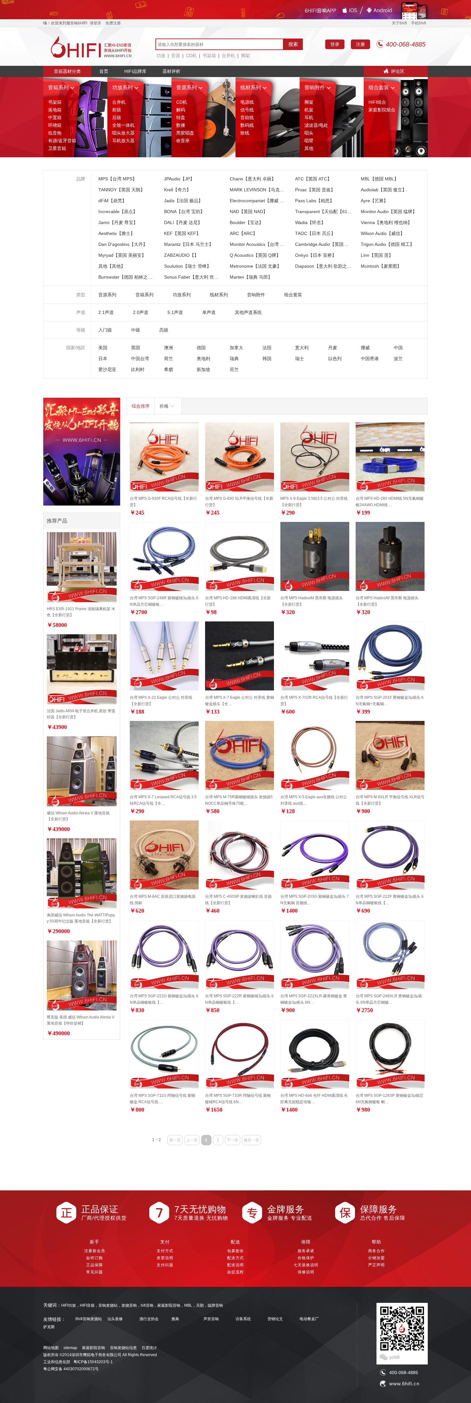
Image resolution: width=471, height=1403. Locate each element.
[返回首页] (91, 46)
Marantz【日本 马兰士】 (188, 244)
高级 (163, 330)
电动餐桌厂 (309, 1319)
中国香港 (370, 358)
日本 (102, 358)
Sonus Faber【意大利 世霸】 (193, 277)
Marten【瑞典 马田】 (251, 277)
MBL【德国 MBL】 (380, 178)
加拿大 (236, 347)
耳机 (308, 117)
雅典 (175, 1319)
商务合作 (376, 1251)
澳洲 (168, 347)
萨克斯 (49, 1327)
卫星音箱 (57, 148)
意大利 (302, 347)
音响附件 (314, 87)
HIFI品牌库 (135, 71)
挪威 (365, 347)
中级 (135, 330)
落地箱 (55, 109)
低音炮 (55, 132)
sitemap (70, 1348)
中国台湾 (140, 358)
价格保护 (306, 1258)
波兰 (398, 358)
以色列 (335, 358)
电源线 (247, 102)
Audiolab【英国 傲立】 (384, 189)
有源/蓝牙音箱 (62, 140)
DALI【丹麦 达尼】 (183, 222)
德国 (201, 347)
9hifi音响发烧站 (88, 1319)
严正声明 (376, 1265)
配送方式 (235, 1258)
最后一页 (251, 1140)
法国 (266, 347)
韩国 (266, 358)
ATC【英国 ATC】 (313, 178)
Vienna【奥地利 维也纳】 (386, 222)
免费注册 (113, 23)
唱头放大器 (123, 132)
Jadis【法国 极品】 (183, 200)
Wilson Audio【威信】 (383, 233)
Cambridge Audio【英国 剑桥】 (326, 244)
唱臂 (308, 140)
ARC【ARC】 (243, 233)
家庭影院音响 (93, 1348)
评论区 (397, 71)
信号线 (247, 109)
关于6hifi (399, 23)
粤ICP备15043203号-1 (93, 1362)
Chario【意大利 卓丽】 (253, 178)
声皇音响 (211, 1319)
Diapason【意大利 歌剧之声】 (325, 266)
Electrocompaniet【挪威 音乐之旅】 (266, 200)
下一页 (232, 1140)
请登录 (95, 23)
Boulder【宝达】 (246, 222)
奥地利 (203, 358)
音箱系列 (58, 87)
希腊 (168, 369)
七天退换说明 (305, 1265)
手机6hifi (418, 23)
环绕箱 (55, 125)
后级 (116, 117)
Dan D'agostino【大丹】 (122, 244)
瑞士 (299, 358)
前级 (116, 109)
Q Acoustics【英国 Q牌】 (255, 255)
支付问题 (165, 1265)
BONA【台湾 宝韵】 (184, 211)
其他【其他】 (111, 266)
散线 (244, 132)
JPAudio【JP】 (179, 178)
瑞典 (234, 358)
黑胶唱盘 (185, 132)
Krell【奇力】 (177, 189)
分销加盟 (376, 1258)
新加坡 (203, 369)
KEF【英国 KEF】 (182, 233)
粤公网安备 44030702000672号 (71, 1369)
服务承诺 (306, 1251)
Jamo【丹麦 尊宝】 (118, 222)
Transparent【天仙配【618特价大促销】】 (338, 211)
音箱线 (247, 117)
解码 (180, 109)
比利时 (138, 369)
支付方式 (165, 1251)
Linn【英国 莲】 (377, 255)
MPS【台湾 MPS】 (117, 178)
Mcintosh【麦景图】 (381, 266)
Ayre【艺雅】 (374, 200)
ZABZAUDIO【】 (181, 255)
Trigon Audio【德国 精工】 (387, 244)
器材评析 (171, 71)
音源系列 (186, 87)
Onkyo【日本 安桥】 (315, 255)
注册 (360, 44)
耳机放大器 (123, 140)
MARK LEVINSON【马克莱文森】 (264, 189)
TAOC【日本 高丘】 (315, 233)
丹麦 (332, 347)
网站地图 (51, 1348)
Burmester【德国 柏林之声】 (127, 277)
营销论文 (275, 1319)
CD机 (191, 55)
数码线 (247, 125)
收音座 (183, 140)
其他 (308, 148)
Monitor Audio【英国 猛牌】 (389, 211)
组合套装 (378, 87)
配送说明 (235, 1265)
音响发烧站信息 (123, 1348)
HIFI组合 (377, 102)
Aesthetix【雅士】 (116, 233)
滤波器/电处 (316, 125)
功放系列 (122, 87)
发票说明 (165, 1258)
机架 (308, 109)
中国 (398, 347)
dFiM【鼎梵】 (112, 200)
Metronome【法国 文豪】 (255, 266)
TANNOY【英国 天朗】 (121, 189)
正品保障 (94, 1265)
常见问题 (94, 1272)
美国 (102, 347)
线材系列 (250, 87)
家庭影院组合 (381, 109)
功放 (160, 55)
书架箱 (209, 55)
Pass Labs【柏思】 (314, 200)
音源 (175, 55)
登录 (334, 44)
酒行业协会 (149, 1319)
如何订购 (94, 1258)
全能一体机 (123, 125)
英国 (135, 347)
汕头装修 (115, 1319)
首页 (103, 71)
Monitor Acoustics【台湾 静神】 (261, 244)
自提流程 (235, 1272)
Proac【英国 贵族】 (315, 189)
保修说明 (306, 1272)
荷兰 (168, 358)
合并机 (228, 55)
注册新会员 (94, 1251)
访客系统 (243, 1319)
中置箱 (55, 117)
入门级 (105, 330)
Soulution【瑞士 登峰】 (187, 266)
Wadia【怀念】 (310, 222)
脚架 (245, 55)
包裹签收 (235, 1251)
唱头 (308, 132)
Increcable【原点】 (117, 211)
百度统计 (149, 1348)
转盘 (180, 117)
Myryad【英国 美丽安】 (122, 255)
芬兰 (234, 369)
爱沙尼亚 (107, 369)
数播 (180, 125)
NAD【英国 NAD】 (249, 211)
